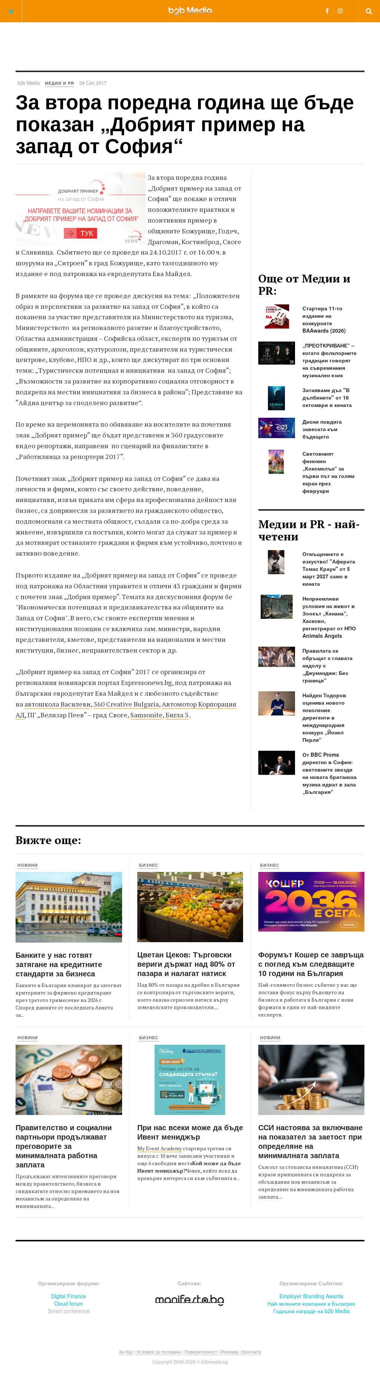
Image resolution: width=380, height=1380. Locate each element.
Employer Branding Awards (311, 1296)
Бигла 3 (177, 714)
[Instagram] (340, 10)
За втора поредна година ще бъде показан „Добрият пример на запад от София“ (185, 123)
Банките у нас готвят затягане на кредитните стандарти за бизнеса (59, 964)
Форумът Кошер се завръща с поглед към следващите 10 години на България (311, 963)
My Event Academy (159, 1148)
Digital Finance (68, 1296)
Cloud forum (68, 1303)
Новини (27, 865)
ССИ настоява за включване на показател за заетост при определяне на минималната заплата (310, 1141)
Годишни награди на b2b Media (311, 1311)
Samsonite (146, 714)
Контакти (251, 1351)
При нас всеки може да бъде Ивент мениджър (190, 1132)
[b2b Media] (190, 10)
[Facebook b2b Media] (327, 10)
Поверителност (200, 1351)
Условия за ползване (159, 1351)
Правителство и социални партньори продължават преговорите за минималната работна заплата (64, 1146)
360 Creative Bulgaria (126, 703)
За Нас (126, 1351)
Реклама (230, 1351)
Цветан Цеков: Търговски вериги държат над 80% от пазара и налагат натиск (186, 963)
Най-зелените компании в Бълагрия (311, 1303)
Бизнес (148, 865)
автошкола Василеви (57, 703)
